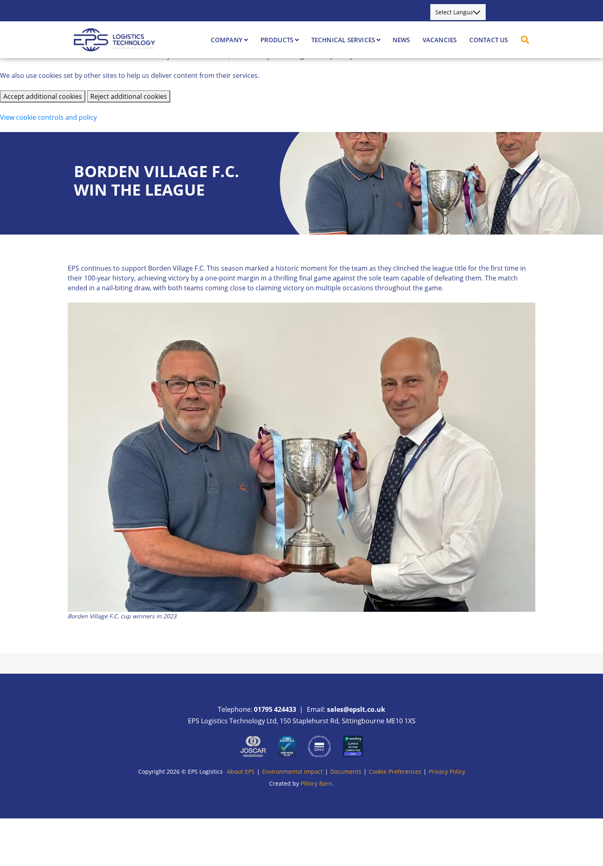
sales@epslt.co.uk (356, 709)
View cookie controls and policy (48, 117)
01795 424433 (275, 709)
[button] (525, 40)
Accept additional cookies (42, 96)
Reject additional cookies (128, 96)
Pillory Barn (316, 783)
